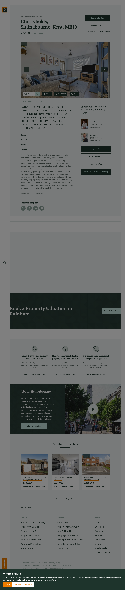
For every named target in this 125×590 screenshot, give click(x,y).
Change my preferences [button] (23, 584)
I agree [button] (7, 584)
